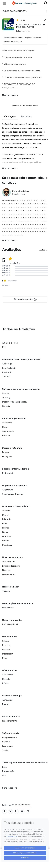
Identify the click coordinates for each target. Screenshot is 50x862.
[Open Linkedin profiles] (16, 811)
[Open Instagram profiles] (28, 811)
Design (5, 452)
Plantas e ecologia (12, 695)
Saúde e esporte (10, 733)
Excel (4, 766)
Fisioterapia (7, 746)
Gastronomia (8, 431)
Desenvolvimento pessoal (14, 401)
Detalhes (26, 116)
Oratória (6, 406)
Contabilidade (8, 561)
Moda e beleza (9, 636)
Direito (5, 515)
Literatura (6, 536)
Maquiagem (7, 653)
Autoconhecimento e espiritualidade (21, 359)
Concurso (6, 510)
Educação (6, 519)
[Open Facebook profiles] (4, 811)
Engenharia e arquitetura (14, 485)
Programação (8, 771)
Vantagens (10, 116)
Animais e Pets (10, 342)
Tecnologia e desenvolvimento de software (25, 762)
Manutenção (8, 607)
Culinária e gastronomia (14, 418)
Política (5, 540)
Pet (4, 347)
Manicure (6, 649)
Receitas (6, 435)
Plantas (5, 704)
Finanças (6, 570)
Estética (6, 645)
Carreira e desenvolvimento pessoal (21, 389)
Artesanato (7, 674)
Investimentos (9, 574)
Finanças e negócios (12, 557)
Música (5, 683)
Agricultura (7, 699)
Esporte (6, 741)
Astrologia (7, 363)
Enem (4, 523)
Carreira (5, 393)
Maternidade (8, 473)
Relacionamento (9, 720)
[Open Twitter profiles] (10, 811)
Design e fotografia (12, 447)
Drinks (5, 427)
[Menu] (4, 3)
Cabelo (5, 640)
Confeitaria (7, 422)
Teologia (6, 376)
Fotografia (7, 456)
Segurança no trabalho (12, 494)
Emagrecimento (9, 737)
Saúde (5, 750)
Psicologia (7, 545)
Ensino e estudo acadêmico (16, 506)
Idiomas (5, 527)
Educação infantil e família (15, 468)
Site (4, 775)
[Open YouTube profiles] (22, 811)
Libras (5, 532)
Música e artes (9, 670)
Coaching (6, 397)
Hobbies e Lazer (10, 586)
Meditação (7, 372)
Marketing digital (10, 624)
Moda (4, 658)
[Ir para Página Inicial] (24, 3)
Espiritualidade (9, 368)
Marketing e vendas (12, 620)
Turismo (6, 591)
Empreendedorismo (11, 565)
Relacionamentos (11, 716)
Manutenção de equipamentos (17, 603)
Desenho (6, 679)
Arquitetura (7, 489)
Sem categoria (9, 787)
